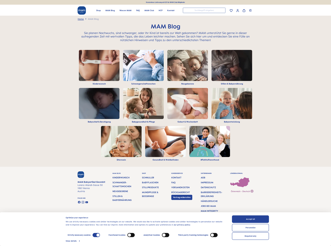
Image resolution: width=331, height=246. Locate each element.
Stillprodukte (150, 187)
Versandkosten (180, 187)
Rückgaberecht (180, 192)
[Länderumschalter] (251, 10)
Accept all (250, 219)
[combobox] (204, 10)
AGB (203, 177)
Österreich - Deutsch (241, 191)
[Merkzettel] (231, 10)
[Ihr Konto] (237, 10)
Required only (250, 236)
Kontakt (176, 177)
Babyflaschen (150, 182)
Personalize (250, 227)
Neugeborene (120, 191)
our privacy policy (182, 225)
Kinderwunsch (121, 177)
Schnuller (148, 177)
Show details (71, 241)
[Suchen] (222, 10)
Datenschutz (208, 187)
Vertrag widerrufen (182, 197)
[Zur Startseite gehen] (82, 10)
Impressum (207, 182)
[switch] (131, 235)
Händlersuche (209, 201)
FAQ (173, 182)
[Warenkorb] (244, 10)
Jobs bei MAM (208, 206)
